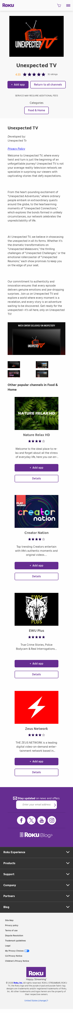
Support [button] (8, 874)
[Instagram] (52, 820)
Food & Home (36, 110)
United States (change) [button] (35, 1001)
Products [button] (9, 863)
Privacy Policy (16, 148)
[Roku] (7, 5)
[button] (68, 5)
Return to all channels (48, 84)
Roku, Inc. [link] (18, 983)
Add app (18, 84)
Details (36, 478)
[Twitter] (31, 820)
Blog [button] (6, 907)
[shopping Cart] (59, 6)
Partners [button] (9, 896)
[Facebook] (21, 820)
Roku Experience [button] (14, 852)
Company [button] (9, 885)
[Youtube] (41, 820)
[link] (36, 835)
